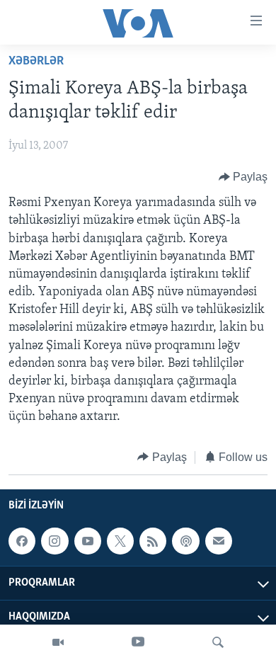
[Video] (58, 642)
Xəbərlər (36, 61)
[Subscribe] (218, 541)
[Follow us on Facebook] (21, 541)
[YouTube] (138, 642)
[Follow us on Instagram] (54, 541)
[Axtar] (218, 642)
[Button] (243, 177)
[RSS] (152, 541)
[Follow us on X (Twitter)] (120, 541)
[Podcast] (185, 541)
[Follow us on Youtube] (87, 541)
